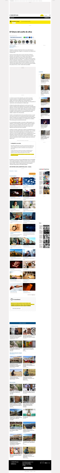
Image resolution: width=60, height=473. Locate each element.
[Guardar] (33, 37)
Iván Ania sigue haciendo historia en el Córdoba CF (29, 417)
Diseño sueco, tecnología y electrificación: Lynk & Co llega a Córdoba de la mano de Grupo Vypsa (41, 183)
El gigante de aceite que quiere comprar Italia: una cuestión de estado (28, 349)
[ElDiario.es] (47, 17)
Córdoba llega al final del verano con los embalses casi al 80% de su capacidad (16, 349)
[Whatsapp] (24, 37)
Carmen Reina (24, 407)
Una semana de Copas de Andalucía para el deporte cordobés (16, 430)
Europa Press (24, 432)
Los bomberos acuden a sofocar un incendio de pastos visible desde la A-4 (29, 442)
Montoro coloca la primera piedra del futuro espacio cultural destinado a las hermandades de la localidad (29, 365)
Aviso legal (31, 471)
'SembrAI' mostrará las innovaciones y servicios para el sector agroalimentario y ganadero (16, 377)
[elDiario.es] (15, 463)
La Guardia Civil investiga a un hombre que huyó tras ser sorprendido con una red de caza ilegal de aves (28, 378)
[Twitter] (29, 37)
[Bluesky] (28, 37)
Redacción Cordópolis (12, 367)
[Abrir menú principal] (49, 15)
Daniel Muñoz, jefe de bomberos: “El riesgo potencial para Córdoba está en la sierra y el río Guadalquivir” (41, 232)
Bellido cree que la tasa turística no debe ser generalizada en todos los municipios (16, 455)
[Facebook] (26, 37)
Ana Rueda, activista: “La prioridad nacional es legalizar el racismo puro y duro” (41, 236)
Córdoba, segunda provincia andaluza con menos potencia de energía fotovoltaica (28, 430)
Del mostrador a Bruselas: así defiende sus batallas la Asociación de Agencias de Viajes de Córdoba (41, 187)
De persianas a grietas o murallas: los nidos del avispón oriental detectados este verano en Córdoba (29, 336)
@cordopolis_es (12, 47)
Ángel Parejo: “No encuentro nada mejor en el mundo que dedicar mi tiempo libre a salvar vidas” (41, 246)
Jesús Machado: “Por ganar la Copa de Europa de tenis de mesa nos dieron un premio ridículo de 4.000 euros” (41, 241)
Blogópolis (12, 17)
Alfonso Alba (11, 394)
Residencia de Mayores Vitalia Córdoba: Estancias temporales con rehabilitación (41, 178)
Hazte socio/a (42, 15)
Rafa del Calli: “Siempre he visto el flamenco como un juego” (41, 227)
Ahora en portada (12, 382)
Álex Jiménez (24, 418)
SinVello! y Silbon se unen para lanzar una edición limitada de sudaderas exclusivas (41, 192)
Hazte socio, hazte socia (17, 308)
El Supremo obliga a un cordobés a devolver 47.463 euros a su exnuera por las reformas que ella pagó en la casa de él (16, 405)
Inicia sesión (45, 15)
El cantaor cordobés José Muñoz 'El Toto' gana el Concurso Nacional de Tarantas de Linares (44, 126)
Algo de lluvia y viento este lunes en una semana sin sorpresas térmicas (29, 392)
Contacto (34, 471)
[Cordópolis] (15, 461)
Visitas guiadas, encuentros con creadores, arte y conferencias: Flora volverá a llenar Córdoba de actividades (16, 418)
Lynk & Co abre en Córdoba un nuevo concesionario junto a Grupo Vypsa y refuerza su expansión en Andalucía (41, 173)
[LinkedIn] (31, 37)
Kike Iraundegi (25, 393)
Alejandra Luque (12, 407)
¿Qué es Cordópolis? (27, 471)
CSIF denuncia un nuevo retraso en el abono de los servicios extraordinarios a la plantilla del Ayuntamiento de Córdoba (16, 365)
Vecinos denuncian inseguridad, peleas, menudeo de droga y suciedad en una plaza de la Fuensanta (28, 405)
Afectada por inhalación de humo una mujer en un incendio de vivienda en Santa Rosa (45, 114)
